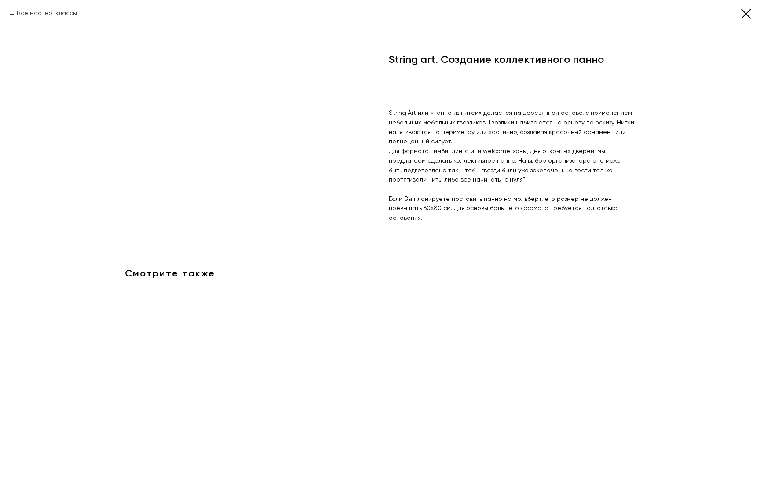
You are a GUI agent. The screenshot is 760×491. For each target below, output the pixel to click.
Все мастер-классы (47, 13)
